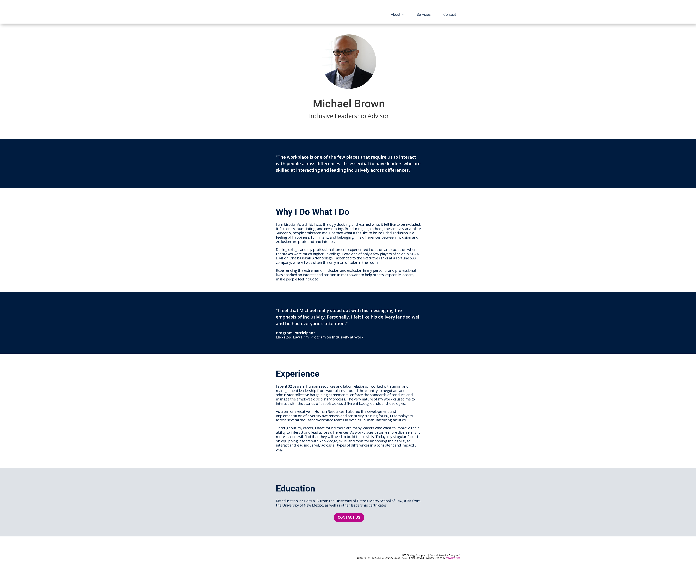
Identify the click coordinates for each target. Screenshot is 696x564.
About (395, 15)
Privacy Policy (363, 557)
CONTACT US (349, 517)
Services (424, 15)
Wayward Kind (453, 557)
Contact (449, 15)
